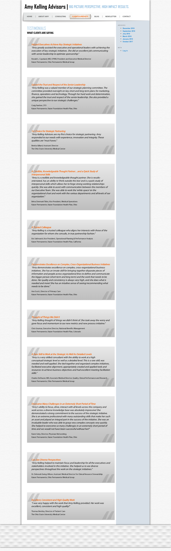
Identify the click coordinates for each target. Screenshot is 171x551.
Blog (96, 16)
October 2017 (128, 41)
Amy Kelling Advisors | (46, 6)
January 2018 (128, 39)
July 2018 (126, 33)
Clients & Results (80, 16)
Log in (125, 50)
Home (29, 16)
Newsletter (110, 16)
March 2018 (127, 36)
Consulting (60, 16)
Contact (127, 16)
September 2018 (129, 31)
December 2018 (128, 28)
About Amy (43, 16)
